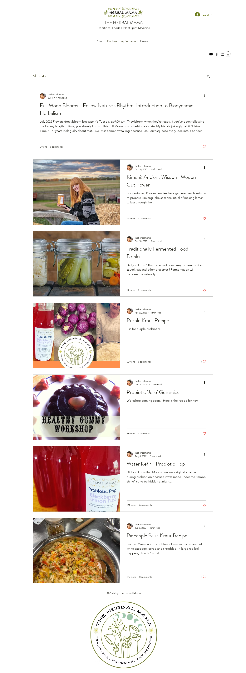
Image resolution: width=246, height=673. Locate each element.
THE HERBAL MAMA (123, 23)
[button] (228, 54)
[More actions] (205, 96)
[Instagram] (222, 54)
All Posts (39, 76)
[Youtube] (211, 54)
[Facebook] (217, 54)
